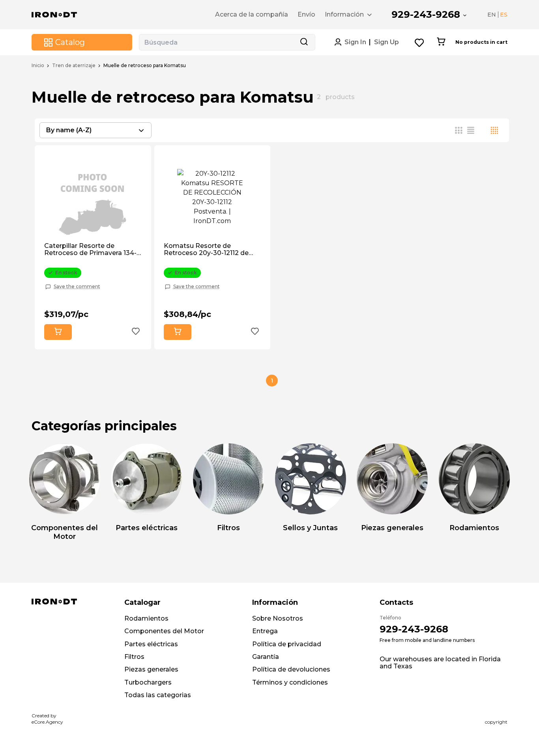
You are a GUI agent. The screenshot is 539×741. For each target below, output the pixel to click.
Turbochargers (148, 682)
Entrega (265, 631)
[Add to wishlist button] (136, 332)
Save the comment (77, 286)
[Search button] (304, 42)
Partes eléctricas (151, 644)
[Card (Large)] (494, 130)
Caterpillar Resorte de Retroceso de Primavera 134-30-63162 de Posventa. (90, 249)
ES (503, 14)
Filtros (134, 656)
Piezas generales (151, 669)
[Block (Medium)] (471, 130)
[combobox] (95, 130)
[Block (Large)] (482, 130)
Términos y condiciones (290, 682)
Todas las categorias (157, 695)
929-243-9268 (425, 14)
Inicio (38, 65)
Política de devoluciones (291, 669)
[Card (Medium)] (459, 130)
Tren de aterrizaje (73, 65)
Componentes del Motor (164, 631)
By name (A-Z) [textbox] (69, 130)
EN (491, 14)
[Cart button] (441, 42)
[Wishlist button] (420, 42)
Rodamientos (146, 618)
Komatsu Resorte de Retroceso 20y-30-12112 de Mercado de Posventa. (206, 249)
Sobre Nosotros (277, 618)
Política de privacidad (286, 644)
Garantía (265, 656)
